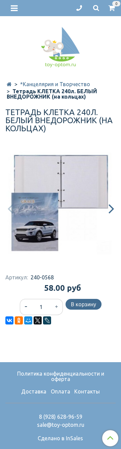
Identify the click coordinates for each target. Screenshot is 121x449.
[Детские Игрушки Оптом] (60, 45)
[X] (38, 320)
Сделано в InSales (60, 438)
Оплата (60, 391)
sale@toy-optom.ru (60, 425)
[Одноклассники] (19, 320)
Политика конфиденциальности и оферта (60, 376)
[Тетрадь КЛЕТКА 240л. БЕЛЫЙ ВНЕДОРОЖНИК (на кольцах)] (60, 202)
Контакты (87, 391)
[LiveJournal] (47, 320)
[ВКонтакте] (9, 320)
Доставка (33, 391)
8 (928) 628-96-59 (60, 417)
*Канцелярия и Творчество (55, 84)
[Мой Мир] (28, 320)
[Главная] (9, 84)
